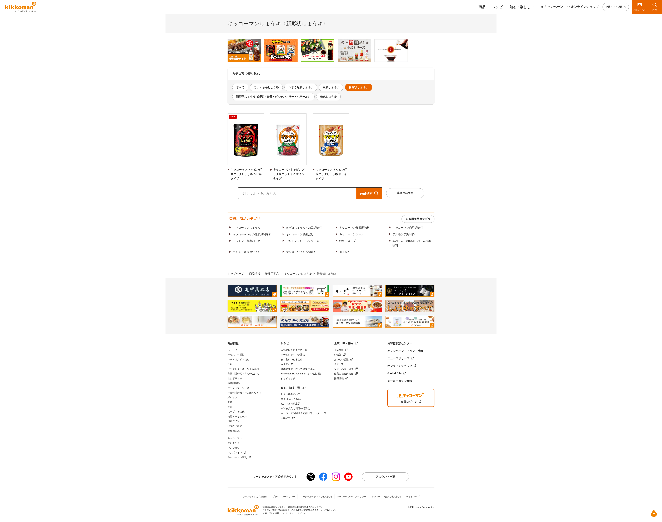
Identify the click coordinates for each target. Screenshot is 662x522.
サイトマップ (412, 496)
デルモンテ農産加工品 (246, 240)
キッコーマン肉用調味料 (408, 227)
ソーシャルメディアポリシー (351, 496)
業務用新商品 (405, 193)
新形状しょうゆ (358, 87)
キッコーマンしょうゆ (246, 227)
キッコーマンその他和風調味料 (252, 234)
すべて (240, 87)
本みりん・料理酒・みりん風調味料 (412, 243)
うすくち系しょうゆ (300, 87)
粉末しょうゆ (328, 96)
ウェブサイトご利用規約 (255, 496)
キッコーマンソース (351, 234)
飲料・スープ (347, 240)
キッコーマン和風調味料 (354, 227)
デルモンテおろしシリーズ (302, 240)
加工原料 (344, 251)
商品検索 (366, 193)
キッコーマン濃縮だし (300, 234)
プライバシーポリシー (284, 496)
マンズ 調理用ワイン (246, 251)
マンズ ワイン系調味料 (301, 251)
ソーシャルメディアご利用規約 (316, 496)
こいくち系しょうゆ (266, 87)
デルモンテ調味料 (404, 234)
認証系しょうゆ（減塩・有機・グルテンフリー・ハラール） (273, 96)
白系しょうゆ (331, 87)
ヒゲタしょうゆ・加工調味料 (304, 227)
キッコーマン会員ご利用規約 (386, 496)
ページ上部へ (654, 513)
